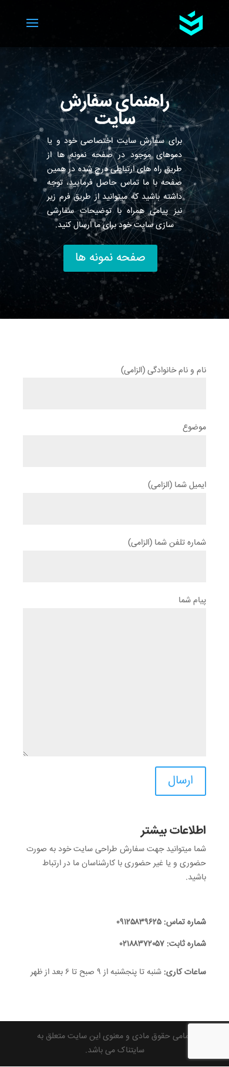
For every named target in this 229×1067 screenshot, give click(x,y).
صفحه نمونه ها (110, 258)
